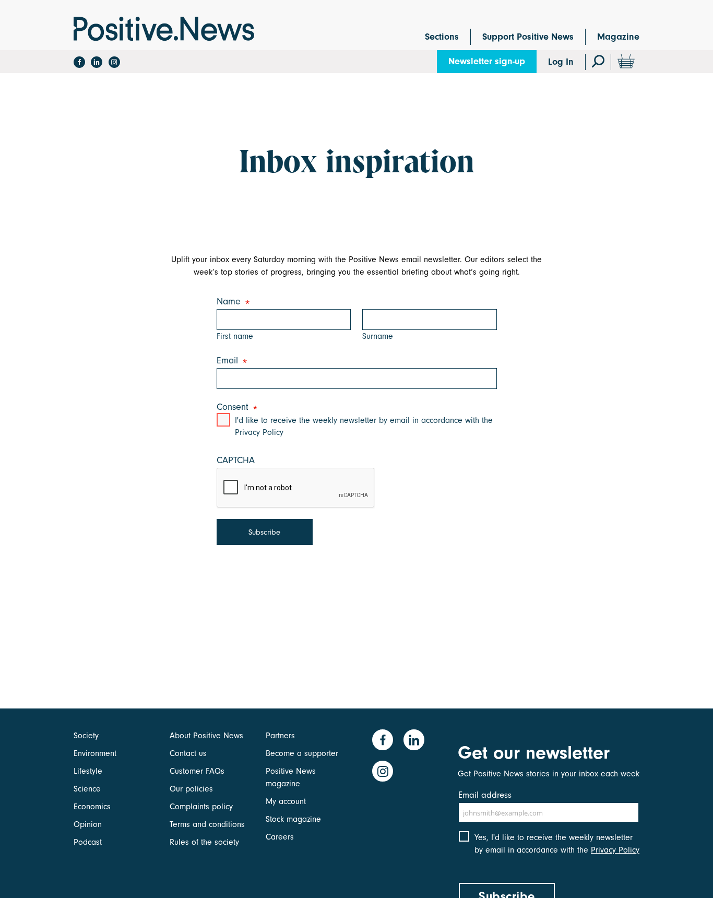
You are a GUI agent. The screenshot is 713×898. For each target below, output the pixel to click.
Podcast (88, 842)
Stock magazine (293, 819)
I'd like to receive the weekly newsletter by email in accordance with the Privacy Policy (364, 426)
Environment (95, 753)
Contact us (188, 753)
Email (230, 361)
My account (286, 801)
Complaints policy (201, 806)
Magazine (618, 36)
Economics (92, 806)
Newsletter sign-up (486, 61)
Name (231, 302)
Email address (485, 795)
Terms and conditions (207, 824)
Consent (235, 407)
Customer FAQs (197, 771)
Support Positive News (528, 36)
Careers (280, 837)
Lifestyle (88, 771)
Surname (377, 336)
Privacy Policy (615, 850)
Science (87, 789)
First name (235, 336)
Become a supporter (302, 753)
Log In (561, 61)
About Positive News (206, 735)
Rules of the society (204, 842)
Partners (280, 735)
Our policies (191, 789)
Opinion (88, 824)
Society (86, 735)
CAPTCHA (236, 460)
